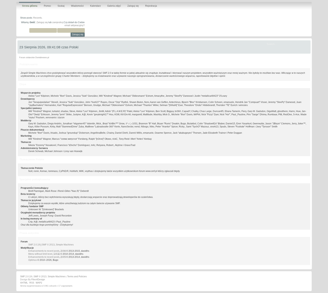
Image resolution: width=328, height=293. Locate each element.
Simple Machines (65, 244)
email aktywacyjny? (75, 25)
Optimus (32, 260)
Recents (37, 17)
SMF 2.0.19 (34, 244)
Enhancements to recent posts (43, 251)
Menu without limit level (40, 254)
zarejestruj (57, 22)
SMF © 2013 (48, 244)
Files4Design (38, 279)
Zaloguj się (42, 22)
